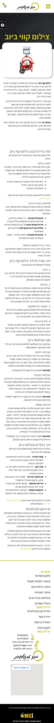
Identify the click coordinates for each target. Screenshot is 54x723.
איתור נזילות (44, 198)
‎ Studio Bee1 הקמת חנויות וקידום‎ (27, 721)
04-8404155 (25, 548)
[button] (48, 6)
